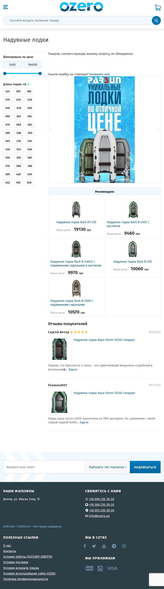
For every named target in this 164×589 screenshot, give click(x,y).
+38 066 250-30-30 (101, 504)
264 (29, 116)
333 (18, 149)
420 (18, 174)
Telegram (114, 546)
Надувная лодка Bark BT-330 (76, 222)
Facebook (85, 546)
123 (7, 91)
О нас (7, 545)
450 (29, 174)
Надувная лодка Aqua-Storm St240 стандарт (104, 393)
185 (18, 91)
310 (18, 141)
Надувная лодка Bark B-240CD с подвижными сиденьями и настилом (75, 263)
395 (7, 174)
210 (7, 99)
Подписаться (145, 467)
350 (7, 157)
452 (7, 182)
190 (29, 91)
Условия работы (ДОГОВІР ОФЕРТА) (27, 556)
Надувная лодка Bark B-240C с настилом (128, 224)
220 (18, 99)
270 (7, 124)
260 (7, 116)
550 (29, 182)
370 (7, 166)
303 (7, 141)
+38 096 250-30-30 (101, 499)
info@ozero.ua (99, 516)
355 (18, 157)
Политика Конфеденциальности (25, 579)
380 (18, 166)
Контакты (9, 551)
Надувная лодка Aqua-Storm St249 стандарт (104, 340)
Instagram (124, 546)
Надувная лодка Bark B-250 (132, 261)
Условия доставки (15, 562)
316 (29, 141)
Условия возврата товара (21, 568)
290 (7, 133)
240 (7, 108)
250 (29, 108)
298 (18, 133)
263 (18, 116)
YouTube (104, 546)
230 (29, 99)
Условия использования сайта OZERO (29, 573)
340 (29, 149)
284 (30, 124)
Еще (71, 369)
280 (18, 124)
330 (7, 149)
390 (30, 166)
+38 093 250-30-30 (101, 510)
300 (30, 133)
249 (18, 108)
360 (29, 157)
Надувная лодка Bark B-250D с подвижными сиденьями (71, 303)
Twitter (94, 546)
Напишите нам (99, 74)
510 (18, 182)
